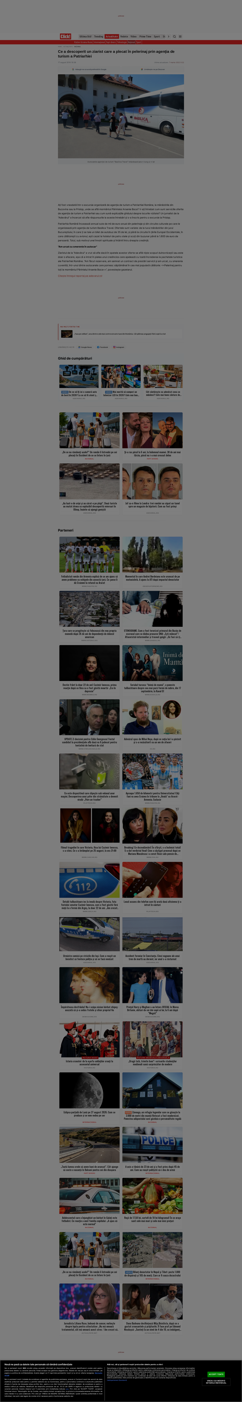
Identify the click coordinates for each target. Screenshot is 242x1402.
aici (67, 1389)
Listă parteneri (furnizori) (117, 1380)
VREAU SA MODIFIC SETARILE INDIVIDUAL (216, 1382)
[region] (121, 1381)
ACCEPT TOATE (216, 1374)
